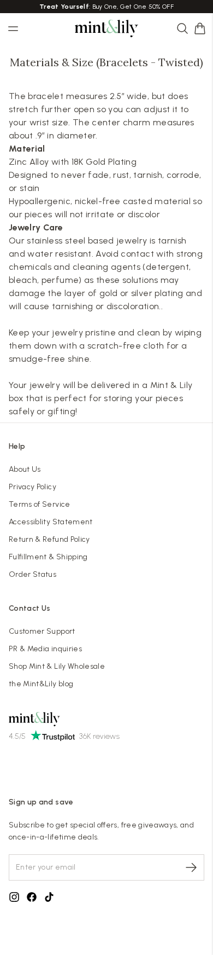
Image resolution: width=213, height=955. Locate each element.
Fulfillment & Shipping (48, 557)
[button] (199, 28)
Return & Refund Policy (49, 539)
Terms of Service (39, 504)
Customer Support (42, 631)
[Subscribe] (191, 867)
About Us (25, 469)
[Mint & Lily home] (106, 28)
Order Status (32, 574)
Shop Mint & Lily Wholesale (57, 666)
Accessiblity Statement (51, 521)
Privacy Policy (32, 486)
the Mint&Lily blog (41, 683)
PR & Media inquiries (45, 648)
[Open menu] (13, 28)
